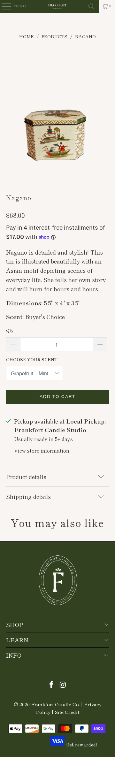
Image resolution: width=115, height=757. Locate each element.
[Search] (91, 6)
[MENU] (3, 6)
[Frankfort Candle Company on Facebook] (51, 685)
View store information (41, 450)
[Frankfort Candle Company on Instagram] (63, 685)
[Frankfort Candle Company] (57, 6)
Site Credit (67, 711)
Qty (9, 330)
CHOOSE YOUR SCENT (31, 359)
